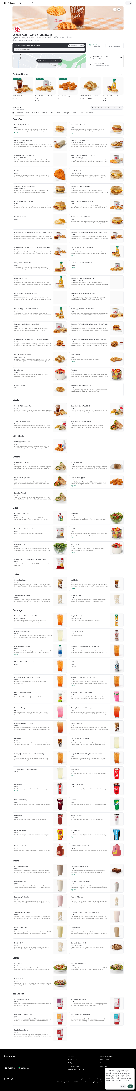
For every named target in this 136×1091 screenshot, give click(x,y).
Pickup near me (105, 1063)
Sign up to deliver (74, 1066)
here (114, 1082)
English (104, 1066)
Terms (91, 1079)
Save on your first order (76, 1069)
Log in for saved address (77, 46)
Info (70, 37)
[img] (49, 61)
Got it (130, 1086)
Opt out (123, 1086)
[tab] (19, 112)
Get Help (71, 1056)
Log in (121, 3)
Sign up (128, 3)
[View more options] (119, 9)
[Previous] (118, 74)
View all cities (104, 1059)
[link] (114, 9)
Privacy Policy (82, 1079)
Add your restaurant (75, 1063)
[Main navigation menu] (4, 3)
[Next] (122, 74)
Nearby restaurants (106, 1056)
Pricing (99, 1079)
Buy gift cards (72, 1059)
